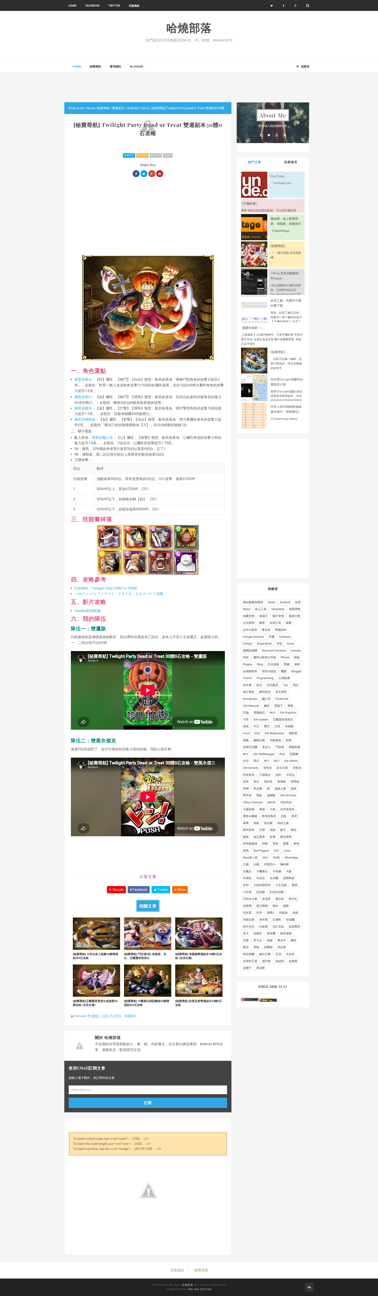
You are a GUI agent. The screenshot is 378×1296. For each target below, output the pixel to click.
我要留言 (131, 1016)
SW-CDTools (288, 795)
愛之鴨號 (262, 905)
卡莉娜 (277, 871)
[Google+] (276, 135)
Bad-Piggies (261, 850)
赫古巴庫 (265, 954)
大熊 (272, 809)
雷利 (275, 843)
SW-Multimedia (274, 733)
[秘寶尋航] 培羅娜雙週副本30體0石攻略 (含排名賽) (198, 956)
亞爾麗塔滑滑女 (283, 719)
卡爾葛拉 (262, 871)
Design (247, 643)
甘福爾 (290, 919)
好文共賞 (282, 767)
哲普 (246, 781)
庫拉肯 (279, 898)
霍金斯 (260, 967)
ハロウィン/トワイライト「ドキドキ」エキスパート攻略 (118, 594)
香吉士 (266, 747)
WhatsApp (291, 857)
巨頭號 (260, 892)
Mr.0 (272, 712)
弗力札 (293, 898)
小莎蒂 (247, 892)
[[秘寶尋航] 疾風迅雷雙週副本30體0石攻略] (198, 980)
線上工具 (260, 609)
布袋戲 (289, 726)
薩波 (246, 836)
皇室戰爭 (294, 926)
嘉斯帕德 (288, 878)
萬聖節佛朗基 (84, 419)
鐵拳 (293, 788)
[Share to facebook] (136, 173)
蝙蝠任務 (259, 740)
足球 (278, 954)
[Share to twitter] (143, 173)
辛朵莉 (290, 954)
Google (118, 890)
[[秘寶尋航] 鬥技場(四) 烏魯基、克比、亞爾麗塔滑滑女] (147, 933)
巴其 (277, 726)
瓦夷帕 (277, 919)
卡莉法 (290, 774)
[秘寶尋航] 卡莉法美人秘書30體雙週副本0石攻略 (95, 956)
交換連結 (134, 5)
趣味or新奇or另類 (265, 657)
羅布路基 (248, 829)
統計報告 (248, 691)
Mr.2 (276, 760)
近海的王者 (250, 961)
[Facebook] (260, 135)
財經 (289, 740)
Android (156, 155)
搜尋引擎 (294, 616)
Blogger (296, 671)
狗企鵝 (258, 788)
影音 (298, 602)
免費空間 (248, 616)
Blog (260, 664)
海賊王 (263, 616)
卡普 (246, 719)
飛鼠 (259, 795)
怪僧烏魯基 (269, 816)
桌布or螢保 (250, 629)
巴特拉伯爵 (277, 892)
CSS (276, 850)
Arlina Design (200, 1289)
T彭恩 (276, 857)
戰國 (287, 664)
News (246, 609)
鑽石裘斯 (286, 836)
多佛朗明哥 (250, 671)
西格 (256, 947)
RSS (257, 733)
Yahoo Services (252, 802)
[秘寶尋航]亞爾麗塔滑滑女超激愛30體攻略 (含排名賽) (95, 1003)
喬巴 (267, 726)
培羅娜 (294, 754)
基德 (262, 809)
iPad (282, 754)
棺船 (256, 823)
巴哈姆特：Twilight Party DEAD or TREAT (106, 588)
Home (73, 5)
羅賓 (290, 705)
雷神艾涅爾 (250, 747)
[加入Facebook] (284, 5)
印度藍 (247, 878)
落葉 (270, 940)
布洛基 (266, 898)
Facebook (92, 5)
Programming (265, 678)
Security (296, 650)
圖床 (262, 622)
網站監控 (265, 691)
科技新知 (248, 774)
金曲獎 (293, 961)
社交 (246, 760)
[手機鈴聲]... (250, 204)
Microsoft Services (274, 650)
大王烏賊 (281, 885)
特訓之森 (283, 823)
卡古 (256, 726)
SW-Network (251, 705)
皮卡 (246, 933)
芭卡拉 (258, 940)
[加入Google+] (296, 5)
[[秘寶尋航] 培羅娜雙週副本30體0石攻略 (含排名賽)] (198, 933)
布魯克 (297, 767)
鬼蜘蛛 (271, 795)
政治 (259, 685)
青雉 (296, 843)
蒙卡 (283, 829)
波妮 (295, 912)
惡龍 (284, 816)
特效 (246, 657)
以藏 (256, 864)
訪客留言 (291, 162)
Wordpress (250, 698)
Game (168, 155)
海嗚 (246, 788)
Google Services (253, 636)
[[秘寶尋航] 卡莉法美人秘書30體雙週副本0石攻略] (96, 933)
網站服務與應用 (253, 602)
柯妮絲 (283, 912)
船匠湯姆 (286, 933)
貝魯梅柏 (275, 740)
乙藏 (246, 864)
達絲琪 (279, 961)
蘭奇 (293, 940)
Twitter (114, 5)
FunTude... (279, 176)
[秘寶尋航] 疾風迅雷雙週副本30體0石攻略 (198, 1003)
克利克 (267, 767)
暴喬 (246, 823)
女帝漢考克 (287, 809)
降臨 (297, 657)
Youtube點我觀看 (87, 611)
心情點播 (284, 678)
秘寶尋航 (129, 155)
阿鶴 (265, 843)
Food (246, 733)
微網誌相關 (250, 650)
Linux (287, 850)
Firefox (247, 678)
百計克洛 (278, 926)
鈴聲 (272, 836)
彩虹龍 (268, 781)
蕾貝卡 (281, 940)
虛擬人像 (280, 788)
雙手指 (247, 795)
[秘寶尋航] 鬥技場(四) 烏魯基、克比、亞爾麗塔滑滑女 (145, 956)
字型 (279, 643)
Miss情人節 (250, 857)
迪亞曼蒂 (259, 836)
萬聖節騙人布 (102, 437)
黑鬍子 (278, 705)
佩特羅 (284, 864)
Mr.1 (266, 760)
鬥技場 (279, 747)
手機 (271, 636)
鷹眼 (284, 671)
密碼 (294, 885)
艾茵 (246, 940)
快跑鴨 (247, 905)
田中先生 (248, 926)
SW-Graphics (288, 712)
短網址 (258, 933)
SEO (265, 857)
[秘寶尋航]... (279, 246)
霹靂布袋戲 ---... (253, 328)
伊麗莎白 (269, 864)
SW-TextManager (264, 754)
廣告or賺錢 (250, 816)
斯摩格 (281, 781)
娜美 (267, 705)
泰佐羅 (268, 823)
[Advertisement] (189, 47)
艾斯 (262, 829)
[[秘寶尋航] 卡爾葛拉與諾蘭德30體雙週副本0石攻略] (147, 980)
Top (285, 685)
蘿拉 (246, 947)
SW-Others (291, 760)
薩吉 (293, 829)
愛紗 (275, 905)
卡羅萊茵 (248, 809)
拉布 (259, 912)
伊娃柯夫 (286, 802)
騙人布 (266, 698)
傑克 (246, 726)
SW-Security (250, 767)
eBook (271, 802)
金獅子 (247, 967)
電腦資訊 (259, 712)
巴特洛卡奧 (250, 898)
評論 (246, 712)
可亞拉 (260, 878)
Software (285, 636)
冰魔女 (247, 871)
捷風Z (270, 912)
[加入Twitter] (272, 5)
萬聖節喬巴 (83, 397)
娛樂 (289, 622)
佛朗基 (293, 733)
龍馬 (246, 850)
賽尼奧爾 (248, 954)
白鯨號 (263, 926)
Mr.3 (245, 754)
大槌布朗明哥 (262, 885)
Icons (290, 643)
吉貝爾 (274, 878)
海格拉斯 (248, 919)
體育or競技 (269, 671)
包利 (278, 774)
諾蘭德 (268, 947)
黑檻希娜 (294, 747)
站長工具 (275, 622)
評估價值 (273, 664)
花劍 (272, 829)
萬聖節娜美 (83, 408)
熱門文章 (254, 162)
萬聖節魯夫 (83, 379)
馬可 (256, 760)
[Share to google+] (151, 173)
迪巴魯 (266, 961)
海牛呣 (263, 919)
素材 (297, 664)
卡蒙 (289, 871)
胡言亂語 (272, 685)
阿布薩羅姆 (250, 843)
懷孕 (294, 816)
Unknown (80, 1016)
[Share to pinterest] (159, 173)
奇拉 (256, 781)
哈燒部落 (187, 1285)
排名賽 (247, 685)
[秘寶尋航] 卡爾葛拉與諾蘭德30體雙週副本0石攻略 (146, 1003)
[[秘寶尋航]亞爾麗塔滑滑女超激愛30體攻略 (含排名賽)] (96, 980)
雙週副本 (142, 155)
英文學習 (281, 691)
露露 (286, 843)
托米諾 (247, 912)
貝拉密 (281, 947)
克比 (295, 685)
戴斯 (286, 905)
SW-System (261, 719)
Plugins (247, 664)
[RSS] (285, 135)
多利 (246, 885)
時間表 (295, 781)
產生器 (266, 629)
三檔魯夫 (265, 774)
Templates (277, 609)
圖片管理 (278, 616)
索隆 (246, 740)
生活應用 (248, 622)
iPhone (285, 657)
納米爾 (271, 933)
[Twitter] (268, 135)
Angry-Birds (264, 643)
